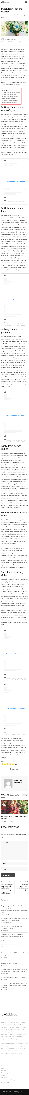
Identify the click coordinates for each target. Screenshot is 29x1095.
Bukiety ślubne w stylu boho (10, 94)
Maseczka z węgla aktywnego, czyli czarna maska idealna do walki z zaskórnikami (7, 889)
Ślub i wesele (23, 42)
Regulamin (4, 1075)
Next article (23, 882)
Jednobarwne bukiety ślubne (10, 102)
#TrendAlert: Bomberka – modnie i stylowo (13, 977)
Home (3, 15)
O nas (2, 1068)
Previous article (7, 882)
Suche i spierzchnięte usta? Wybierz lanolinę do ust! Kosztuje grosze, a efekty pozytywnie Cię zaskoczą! (14, 985)
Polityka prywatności (7, 1073)
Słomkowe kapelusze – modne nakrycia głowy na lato (22, 888)
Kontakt (3, 1070)
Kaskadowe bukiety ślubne (9, 98)
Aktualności (8, 15)
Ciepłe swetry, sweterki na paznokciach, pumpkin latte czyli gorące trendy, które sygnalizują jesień (12, 937)
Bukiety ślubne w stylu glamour (10, 96)
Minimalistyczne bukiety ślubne (10, 100)
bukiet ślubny (15, 769)
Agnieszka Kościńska (18, 781)
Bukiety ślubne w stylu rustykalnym (11, 92)
